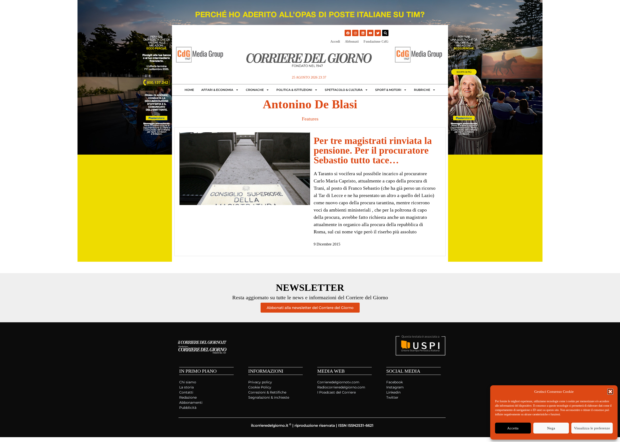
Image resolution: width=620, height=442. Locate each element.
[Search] (385, 33)
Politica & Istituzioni (294, 90)
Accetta (513, 428)
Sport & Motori (388, 90)
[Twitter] (378, 33)
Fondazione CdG (376, 41)
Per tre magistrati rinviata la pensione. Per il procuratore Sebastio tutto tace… (373, 150)
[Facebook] (348, 33)
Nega (551, 428)
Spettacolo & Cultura (344, 90)
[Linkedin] (363, 33)
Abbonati (352, 41)
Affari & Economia (217, 90)
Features (310, 118)
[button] (610, 391)
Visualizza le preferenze (592, 428)
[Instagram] (355, 33)
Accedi (335, 41)
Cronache (255, 90)
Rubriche (422, 90)
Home (189, 90)
